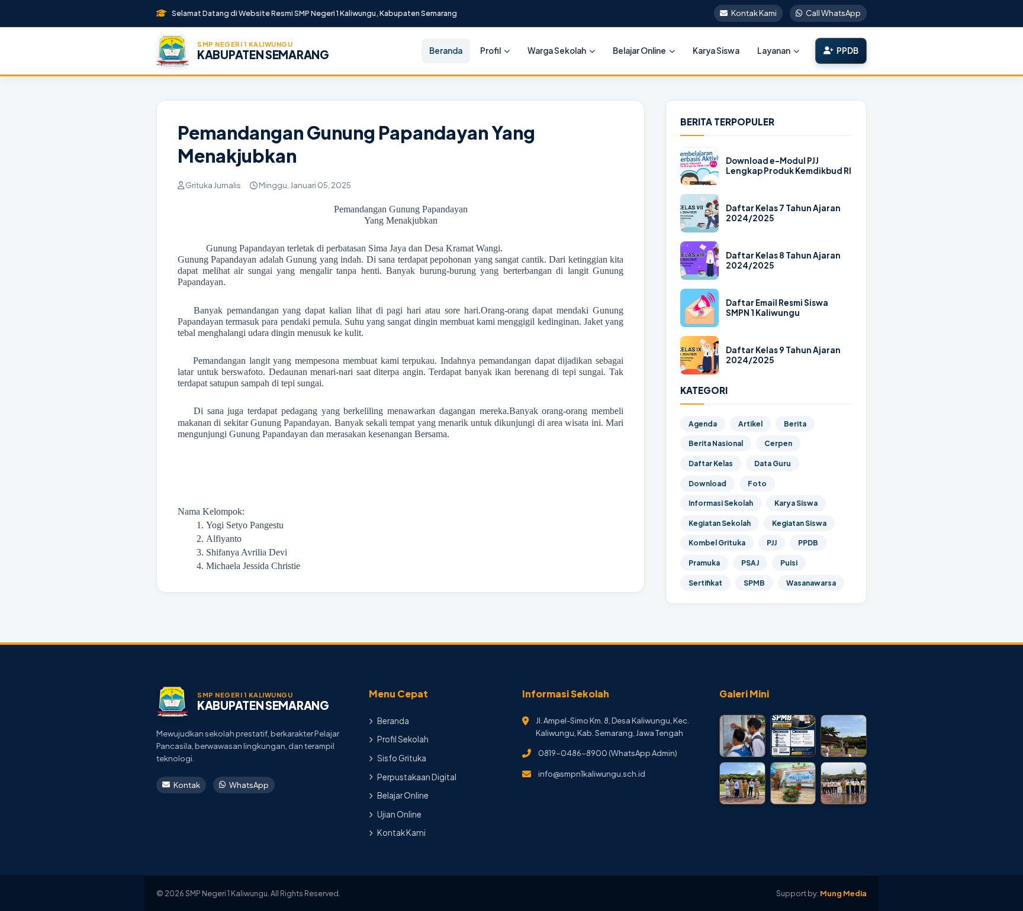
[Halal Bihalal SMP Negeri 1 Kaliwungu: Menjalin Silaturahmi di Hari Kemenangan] (793, 783)
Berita (795, 423)
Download (707, 483)
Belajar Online (639, 51)
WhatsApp (249, 785)
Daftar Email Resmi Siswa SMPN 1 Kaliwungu (777, 308)
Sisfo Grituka (401, 758)
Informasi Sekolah (721, 503)
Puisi (788, 562)
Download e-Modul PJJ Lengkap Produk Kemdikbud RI (788, 166)
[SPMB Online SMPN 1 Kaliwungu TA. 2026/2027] (793, 736)
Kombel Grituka (717, 542)
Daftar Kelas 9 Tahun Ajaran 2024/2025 (783, 355)
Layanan (773, 51)
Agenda (703, 423)
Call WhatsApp (833, 13)
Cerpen (778, 443)
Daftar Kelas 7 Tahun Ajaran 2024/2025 (783, 213)
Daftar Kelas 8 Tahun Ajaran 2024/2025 (783, 260)
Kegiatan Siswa (799, 523)
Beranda (445, 51)
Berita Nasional (716, 443)
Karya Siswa (716, 51)
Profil (490, 51)
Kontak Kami (754, 13)
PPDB (847, 51)
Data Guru (772, 463)
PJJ (772, 542)
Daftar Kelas (711, 463)
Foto (757, 483)
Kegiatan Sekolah (720, 523)
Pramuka (704, 562)
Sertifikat (705, 583)
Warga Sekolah (556, 51)
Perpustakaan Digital (416, 777)
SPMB (754, 583)
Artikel (750, 423)
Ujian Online (399, 814)
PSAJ (750, 562)
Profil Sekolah (403, 739)
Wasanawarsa (811, 583)
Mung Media (843, 893)
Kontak (186, 785)
